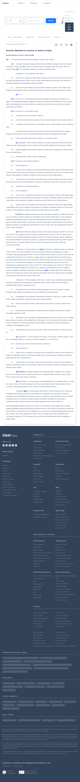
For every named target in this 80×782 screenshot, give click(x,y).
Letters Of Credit (61, 600)
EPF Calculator (60, 643)
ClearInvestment (38, 450)
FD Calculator (37, 638)
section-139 (13, 262)
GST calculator (38, 626)
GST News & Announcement (42, 553)
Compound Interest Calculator (43, 646)
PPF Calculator (60, 613)
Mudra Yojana (60, 581)
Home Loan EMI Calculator (64, 624)
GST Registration (38, 544)
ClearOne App (60, 505)
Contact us (6, 468)
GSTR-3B (36, 566)
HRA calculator (38, 632)
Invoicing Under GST (39, 561)
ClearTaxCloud (38, 499)
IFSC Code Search (62, 618)
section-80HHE (52, 339)
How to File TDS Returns (63, 555)
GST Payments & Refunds (41, 558)
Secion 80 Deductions (63, 450)
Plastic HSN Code (61, 522)
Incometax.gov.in (61, 561)
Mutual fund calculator (40, 618)
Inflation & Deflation (62, 583)
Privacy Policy (6, 766)
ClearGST (59, 468)
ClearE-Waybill (60, 471)
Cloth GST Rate (61, 525)
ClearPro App (37, 502)
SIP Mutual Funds (38, 584)
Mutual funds (37, 458)
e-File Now (69, 27)
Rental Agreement (62, 597)
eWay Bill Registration (63, 479)
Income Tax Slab (61, 544)
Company (46, 3)
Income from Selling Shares (64, 563)
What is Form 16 (61, 550)
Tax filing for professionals (41, 514)
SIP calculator (37, 624)
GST (34, 468)
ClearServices (37, 453)
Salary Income (60, 553)
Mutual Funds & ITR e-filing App (43, 456)
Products (21, 3)
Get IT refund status (62, 638)
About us (5, 465)
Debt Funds (37, 589)
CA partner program (39, 491)
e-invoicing (37, 479)
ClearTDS (59, 476)
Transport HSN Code (62, 520)
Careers (5, 471)
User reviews (6, 476)
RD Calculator (37, 635)
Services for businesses (63, 502)
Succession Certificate (63, 589)
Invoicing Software (62, 499)
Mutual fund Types (39, 578)
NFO (34, 592)
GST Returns (37, 547)
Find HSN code (60, 632)
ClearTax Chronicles (8, 487)
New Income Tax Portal (63, 558)
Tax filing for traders (39, 517)
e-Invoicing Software (62, 473)
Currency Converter (39, 643)
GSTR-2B (36, 563)
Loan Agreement (61, 586)
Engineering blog (7, 479)
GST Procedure (38, 550)
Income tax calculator (40, 613)
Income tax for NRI (61, 453)
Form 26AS (59, 547)
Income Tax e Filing (39, 445)
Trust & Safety (6, 492)
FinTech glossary (7, 484)
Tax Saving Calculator (63, 635)
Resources (33, 3)
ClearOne (59, 494)
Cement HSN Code (62, 517)
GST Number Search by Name (65, 646)
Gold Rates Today (39, 640)
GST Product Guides (9, 490)
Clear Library (6, 481)
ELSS (34, 581)
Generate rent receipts (63, 621)
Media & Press (7, 473)
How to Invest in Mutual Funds (43, 576)
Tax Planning (37, 447)
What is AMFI (37, 595)
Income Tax (59, 447)
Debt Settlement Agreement (65, 594)
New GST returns (38, 476)
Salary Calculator (61, 640)
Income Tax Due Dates (63, 566)
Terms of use (18, 766)
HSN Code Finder (61, 514)
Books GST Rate (61, 528)
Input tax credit (38, 481)
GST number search (62, 615)
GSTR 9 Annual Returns (40, 555)
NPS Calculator (60, 626)
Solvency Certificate (62, 592)
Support (5, 455)
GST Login (36, 471)
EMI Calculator (38, 615)
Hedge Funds (37, 587)
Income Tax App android (63, 445)
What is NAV (37, 597)
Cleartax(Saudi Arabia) (9, 495)
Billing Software (61, 496)
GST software (37, 473)
